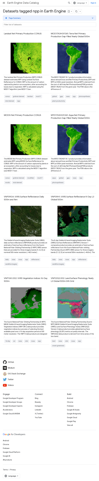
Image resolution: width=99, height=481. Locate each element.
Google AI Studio (73, 410)
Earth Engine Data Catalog (23, 2)
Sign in (93, 3)
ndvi (26, 341)
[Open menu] (3, 3)
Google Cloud (72, 417)
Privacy (13, 470)
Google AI (6, 456)
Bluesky (38, 402)
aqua (54, 178)
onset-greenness (58, 346)
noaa (20, 259)
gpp (61, 96)
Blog (36, 398)
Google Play (71, 421)
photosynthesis (84, 96)
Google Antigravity (74, 414)
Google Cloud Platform (11, 452)
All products (7, 460)
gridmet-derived (18, 96)
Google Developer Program (13, 398)
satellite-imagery (11, 264)
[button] (49, 18)
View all (70, 425)
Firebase (70, 406)
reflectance (35, 259)
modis (7, 182)
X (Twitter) (39, 414)
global (54, 96)
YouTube (38, 417)
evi (14, 341)
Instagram (39, 406)
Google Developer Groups (12, 402)
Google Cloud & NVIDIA (11, 414)
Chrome (70, 402)
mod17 (38, 96)
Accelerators (8, 410)
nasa (68, 96)
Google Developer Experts (12, 406)
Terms (5, 470)
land (53, 341)
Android (70, 398)
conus (7, 96)
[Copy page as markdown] (76, 11)
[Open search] (69, 2)
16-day (7, 341)
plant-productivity (58, 101)
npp (18, 101)
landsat (30, 96)
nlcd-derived (9, 101)
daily (7, 259)
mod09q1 (30, 178)
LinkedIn (38, 410)
